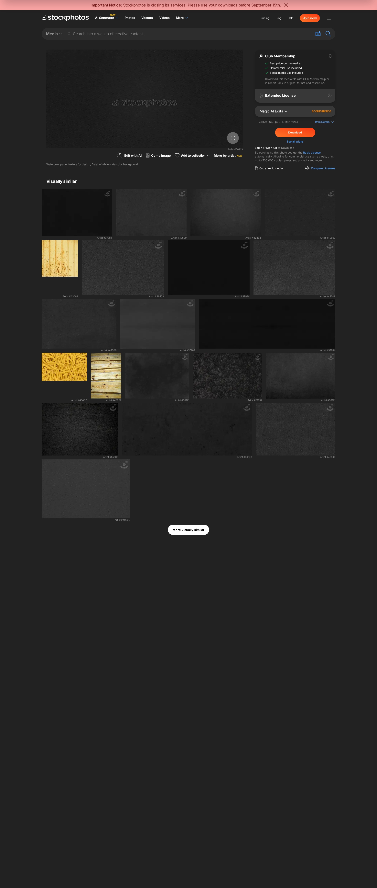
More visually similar (188, 530)
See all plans (295, 141)
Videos (164, 18)
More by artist (228, 155)
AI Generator (104, 18)
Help (291, 18)
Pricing (265, 18)
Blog (278, 18)
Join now (310, 18)
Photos (130, 18)
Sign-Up (271, 147)
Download (295, 132)
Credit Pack (275, 83)
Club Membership (314, 79)
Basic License (312, 152)
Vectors (147, 18)
